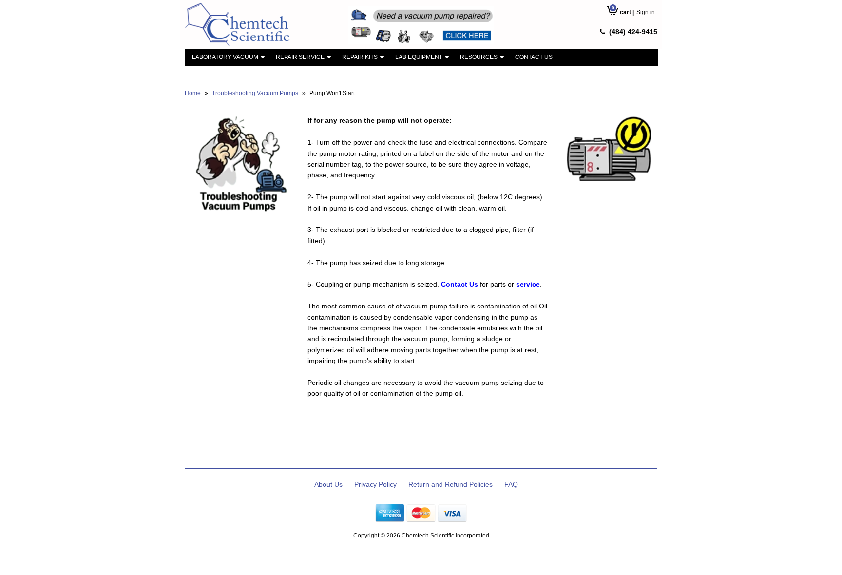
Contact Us (534, 57)
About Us (328, 484)
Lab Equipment (418, 57)
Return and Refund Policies (450, 484)
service (528, 284)
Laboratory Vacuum (225, 57)
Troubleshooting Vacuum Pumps (255, 93)
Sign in (645, 12)
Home (193, 93)
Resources (479, 57)
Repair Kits (360, 57)
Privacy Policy (375, 484)
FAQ (511, 484)
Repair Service (300, 57)
